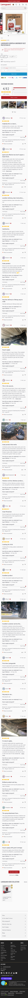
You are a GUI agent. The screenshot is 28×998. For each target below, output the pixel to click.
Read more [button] (9, 171)
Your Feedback (3, 950)
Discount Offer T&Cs (23, 949)
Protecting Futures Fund (3, 958)
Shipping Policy (11, 993)
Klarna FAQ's (13, 950)
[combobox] (14, 8)
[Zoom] (23, 32)
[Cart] (22, 4)
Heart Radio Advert (13, 957)
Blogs (2, 959)
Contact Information (14, 991)
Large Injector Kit (13, 57)
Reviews (2, 947)
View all (25, 881)
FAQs (12, 948)
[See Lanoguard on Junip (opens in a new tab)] (17, 875)
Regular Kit (4, 57)
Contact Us (3, 948)
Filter (15, 112)
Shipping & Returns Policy (13, 946)
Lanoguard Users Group (5, 975)
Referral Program (4, 955)
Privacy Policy (23, 947)
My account (13, 959)
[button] (19, 88)
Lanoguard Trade (14, 951)
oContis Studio (11, 995)
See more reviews (14, 872)
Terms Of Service (24, 945)
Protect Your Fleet (13, 954)
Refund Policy (3, 993)
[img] (11, 118)
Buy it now (14, 74)
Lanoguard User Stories (3, 953)
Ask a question (4, 64)
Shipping (6, 67)
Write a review (14, 97)
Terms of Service (19, 993)
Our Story (2, 945)
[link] (5, 40)
